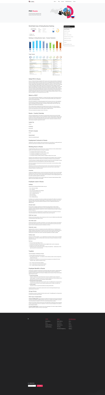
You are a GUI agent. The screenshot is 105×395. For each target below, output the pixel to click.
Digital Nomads (59, 325)
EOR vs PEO (59, 323)
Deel (69, 323)
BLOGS (58, 319)
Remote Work (47, 321)
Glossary (62, 1)
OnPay (70, 325)
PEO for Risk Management (61, 328)
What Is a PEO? (66, 33)
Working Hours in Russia (67, 38)
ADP (69, 321)
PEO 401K (58, 326)
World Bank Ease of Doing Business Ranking (68, 29)
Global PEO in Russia (67, 31)
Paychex (70, 326)
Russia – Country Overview (67, 34)
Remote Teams (59, 321)
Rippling (70, 328)
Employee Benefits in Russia (68, 44)
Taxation (65, 42)
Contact (74, 1)
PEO (46, 323)
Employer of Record (48, 325)
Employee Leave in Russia (67, 40)
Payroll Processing (48, 326)
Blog (59, 1)
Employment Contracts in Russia (68, 36)
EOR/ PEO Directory (68, 1)
